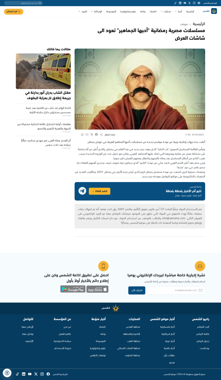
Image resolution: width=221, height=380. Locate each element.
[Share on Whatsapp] (83, 135)
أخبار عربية (170, 341)
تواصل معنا (27, 334)
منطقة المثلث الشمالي (128, 348)
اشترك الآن (137, 290)
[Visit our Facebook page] (199, 3)
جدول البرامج (202, 341)
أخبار (180, 11)
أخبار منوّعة (98, 319)
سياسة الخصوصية (62, 341)
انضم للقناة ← (99, 191)
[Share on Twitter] (92, 135)
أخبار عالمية (169, 348)
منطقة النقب (133, 341)
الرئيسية (190, 11)
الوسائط (98, 11)
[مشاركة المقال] (102, 134)
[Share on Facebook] (97, 135)
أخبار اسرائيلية (168, 334)
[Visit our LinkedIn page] (180, 3)
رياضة (142, 11)
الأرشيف (29, 341)
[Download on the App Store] (97, 289)
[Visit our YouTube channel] (185, 3)
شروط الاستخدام (62, 348)
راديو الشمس (200, 319)
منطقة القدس (133, 327)
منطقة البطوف (132, 355)
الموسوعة (111, 11)
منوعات (184, 24)
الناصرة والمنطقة (131, 334)
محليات (167, 11)
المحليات (134, 319)
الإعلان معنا (27, 327)
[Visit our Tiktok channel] (175, 3)
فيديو (172, 362)
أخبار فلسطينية (167, 327)
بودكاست (204, 348)
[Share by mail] (88, 135)
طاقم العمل (65, 334)
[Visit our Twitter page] (189, 3)
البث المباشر (12, 11)
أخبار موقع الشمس (162, 319)
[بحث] (40, 3)
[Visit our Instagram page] (194, 3)
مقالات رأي (169, 355)
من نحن (67, 327)
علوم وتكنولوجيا (128, 11)
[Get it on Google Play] (73, 289)
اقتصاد (153, 11)
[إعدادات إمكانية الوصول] (7, 373)
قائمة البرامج (202, 334)
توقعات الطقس (98, 355)
